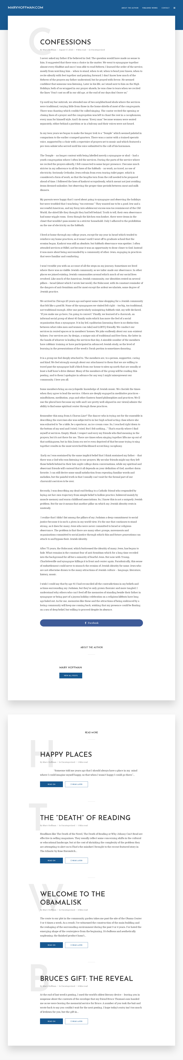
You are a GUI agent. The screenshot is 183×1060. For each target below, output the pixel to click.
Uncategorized (98, 50)
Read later (77, 784)
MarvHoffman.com (25, 7)
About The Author (130, 8)
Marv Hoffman (49, 50)
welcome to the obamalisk (72, 898)
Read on (51, 784)
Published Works (150, 8)
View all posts (71, 676)
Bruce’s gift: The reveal (86, 979)
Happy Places (66, 755)
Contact (166, 8)
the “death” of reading (85, 818)
